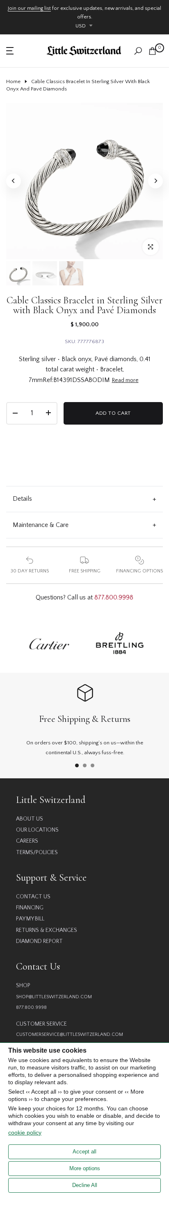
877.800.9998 (113, 597)
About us (29, 819)
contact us (33, 896)
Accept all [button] (84, 1151)
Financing (29, 907)
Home (13, 81)
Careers (27, 841)
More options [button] (84, 1168)
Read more (125, 380)
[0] (152, 51)
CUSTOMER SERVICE (41, 1024)
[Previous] (13, 181)
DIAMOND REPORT (39, 941)
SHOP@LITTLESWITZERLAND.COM (54, 996)
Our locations (37, 830)
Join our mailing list (29, 8)
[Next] (155, 181)
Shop (23, 985)
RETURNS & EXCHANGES (46, 930)
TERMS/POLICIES (37, 852)
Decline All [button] (84, 1185)
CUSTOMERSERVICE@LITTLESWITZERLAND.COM (69, 1034)
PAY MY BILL (30, 919)
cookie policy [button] (24, 1132)
